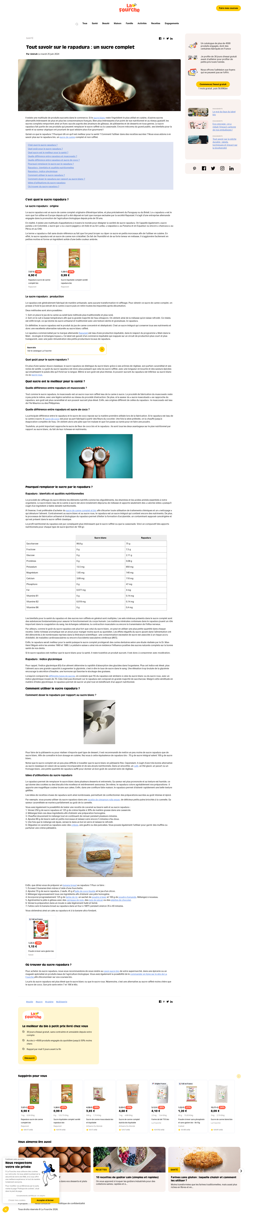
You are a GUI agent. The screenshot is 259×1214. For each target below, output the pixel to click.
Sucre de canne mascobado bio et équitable (99, 1121)
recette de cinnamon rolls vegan (104, 800)
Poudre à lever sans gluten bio (41, 951)
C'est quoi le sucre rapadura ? (42, 145)
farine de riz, (72, 897)
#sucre (39, 1002)
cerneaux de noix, (76, 900)
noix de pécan (96, 900)
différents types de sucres (62, 676)
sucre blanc (99, 118)
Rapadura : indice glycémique (42, 171)
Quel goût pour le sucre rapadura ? (45, 149)
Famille (129, 23)
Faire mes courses (228, 8)
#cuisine (49, 1002)
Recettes (155, 23)
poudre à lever (99, 897)
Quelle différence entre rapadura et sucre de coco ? (54, 160)
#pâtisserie (61, 1002)
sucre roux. (37, 375)
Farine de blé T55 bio (160, 1119)
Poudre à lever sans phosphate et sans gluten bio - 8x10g (191, 1121)
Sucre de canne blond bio (221, 1119)
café (136, 766)
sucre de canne (67, 137)
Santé (95, 23)
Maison (117, 23)
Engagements (172, 23)
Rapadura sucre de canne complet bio (39, 281)
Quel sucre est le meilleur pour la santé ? (48, 153)
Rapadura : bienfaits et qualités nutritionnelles (51, 168)
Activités (142, 23)
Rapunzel (83, 333)
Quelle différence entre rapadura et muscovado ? (52, 156)
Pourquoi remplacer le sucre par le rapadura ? (51, 164)
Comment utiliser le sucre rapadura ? (46, 175)
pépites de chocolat (121, 900)
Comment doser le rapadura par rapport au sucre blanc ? (56, 179)
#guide (29, 1002)
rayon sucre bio (111, 971)
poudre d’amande (127, 897)
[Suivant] (241, 1171)
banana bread (70, 885)
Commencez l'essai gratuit (213, 84)
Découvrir (30, 1058)
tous (84, 23)
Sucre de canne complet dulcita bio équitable (129, 1121)
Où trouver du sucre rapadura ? (43, 187)
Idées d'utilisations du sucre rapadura (46, 183)
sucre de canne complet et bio (81, 510)
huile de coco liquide (85, 891)
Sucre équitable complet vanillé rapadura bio (74, 281)
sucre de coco (52, 419)
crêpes (74, 825)
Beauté (105, 23)
